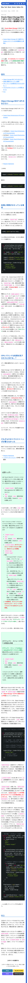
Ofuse (7, 970)
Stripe (7, 973)
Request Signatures (8, 163)
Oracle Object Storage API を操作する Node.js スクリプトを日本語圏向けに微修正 (13, 41)
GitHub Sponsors (19, 973)
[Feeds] (21, 4)
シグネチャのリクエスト (9, 457)
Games (14, 7)
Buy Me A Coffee (19, 970)
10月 (17, 11)
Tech (5, 7)
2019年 (13, 11)
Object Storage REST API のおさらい (13, 79)
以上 (4, 91)
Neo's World (5, 3)
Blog (2, 7)
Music (9, 7)
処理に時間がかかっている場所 (11, 81)
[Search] (19, 4)
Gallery (19, 7)
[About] (17, 4)
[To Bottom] (24, 4)
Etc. (22, 7)
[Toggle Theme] (15, 4)
